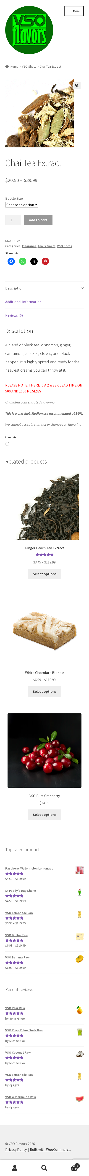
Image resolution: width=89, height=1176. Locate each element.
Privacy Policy (16, 1149)
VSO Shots (29, 66)
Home (14, 66)
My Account (15, 1168)
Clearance (29, 246)
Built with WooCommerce (50, 1149)
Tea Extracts (46, 246)
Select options (44, 573)
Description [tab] (14, 288)
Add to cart (38, 220)
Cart (68, 1164)
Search (44, 1168)
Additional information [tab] (23, 301)
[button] (77, 85)
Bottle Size (14, 198)
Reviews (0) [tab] (14, 315)
